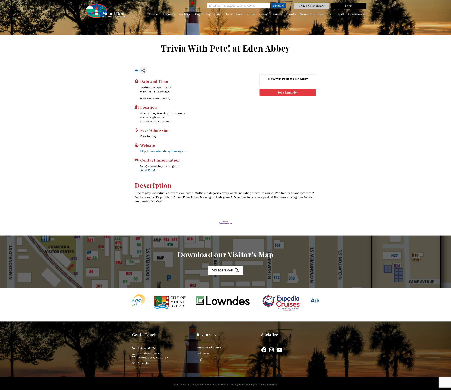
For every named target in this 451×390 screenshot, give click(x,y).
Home (153, 14)
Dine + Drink (223, 14)
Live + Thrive (246, 14)
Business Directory (176, 14)
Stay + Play (202, 14)
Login (200, 359)
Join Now (203, 353)
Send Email (148, 170)
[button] (311, 6)
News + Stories (311, 14)
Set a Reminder (287, 92)
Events (291, 14)
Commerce (356, 14)
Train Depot (335, 14)
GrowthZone (270, 384)
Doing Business (270, 14)
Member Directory (209, 347)
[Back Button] (136, 71)
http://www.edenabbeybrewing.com (164, 151)
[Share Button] (143, 70)
